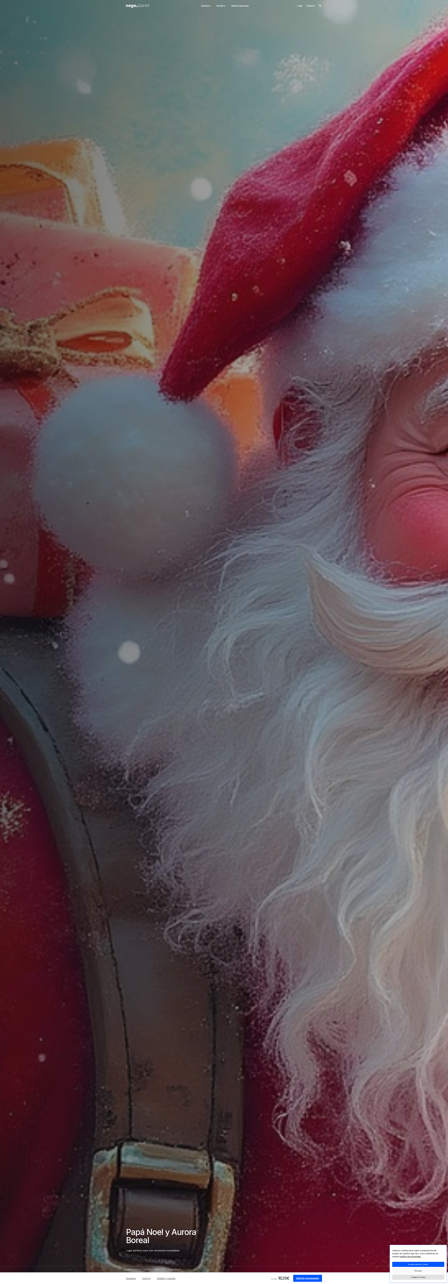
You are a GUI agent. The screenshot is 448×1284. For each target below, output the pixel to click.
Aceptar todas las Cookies (418, 1264)
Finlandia (148, 1269)
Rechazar (418, 1271)
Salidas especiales (240, 6)
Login (299, 6)
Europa (137, 1269)
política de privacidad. (410, 1256)
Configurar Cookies (418, 1277)
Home (129, 1269)
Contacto (310, 6)
